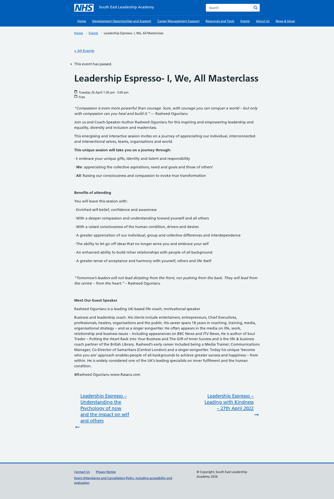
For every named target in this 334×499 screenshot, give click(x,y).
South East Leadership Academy (126, 7)
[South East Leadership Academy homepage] (84, 8)
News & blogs (285, 21)
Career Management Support (178, 21)
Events (245, 21)
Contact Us (82, 472)
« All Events (84, 51)
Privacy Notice (106, 472)
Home (81, 21)
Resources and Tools (220, 21)
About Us (262, 21)
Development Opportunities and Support (121, 21)
